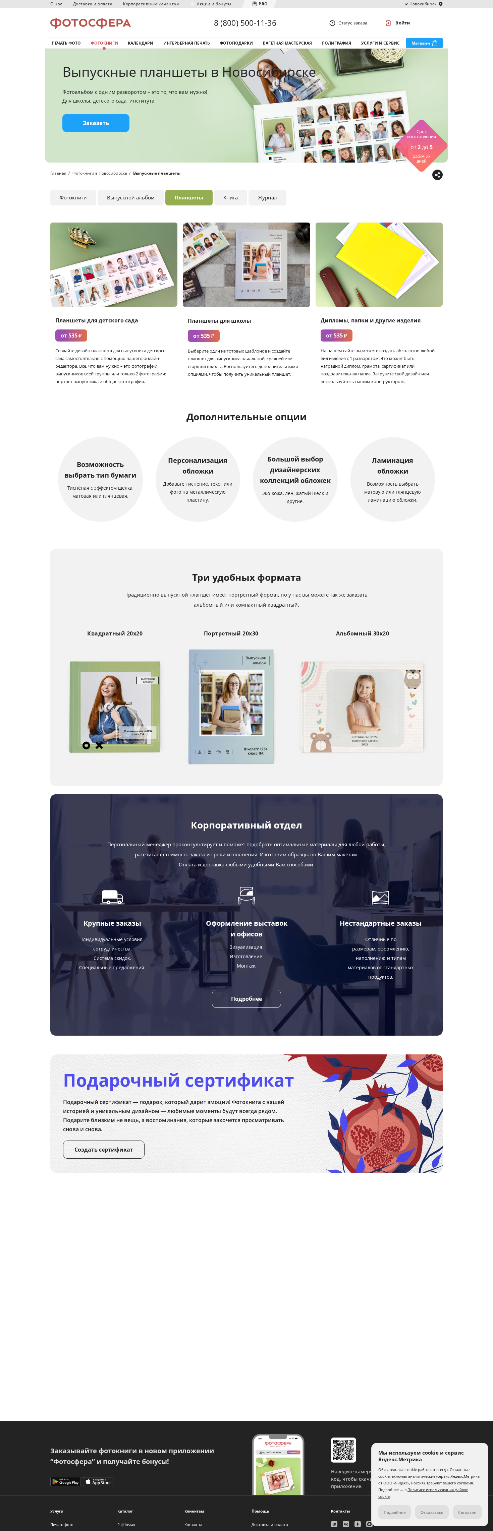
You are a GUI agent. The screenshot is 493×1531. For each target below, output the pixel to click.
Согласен (467, 1512)
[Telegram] (384, 175)
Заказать (96, 123)
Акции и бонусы (214, 4)
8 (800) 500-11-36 (245, 22)
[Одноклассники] (416, 175)
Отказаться (432, 1512)
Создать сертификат (103, 1149)
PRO (263, 4)
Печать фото (66, 43)
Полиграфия (336, 43)
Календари (140, 43)
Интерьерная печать (186, 43)
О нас (56, 4)
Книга (230, 197)
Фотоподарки (236, 43)
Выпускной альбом (131, 197)
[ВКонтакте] (405, 175)
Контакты (193, 1524)
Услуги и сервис (380, 43)
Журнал (267, 197)
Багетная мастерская (287, 43)
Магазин (421, 43)
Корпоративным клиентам (151, 4)
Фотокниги (104, 43)
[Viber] (426, 175)
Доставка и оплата (93, 4)
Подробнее (246, 998)
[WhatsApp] (395, 175)
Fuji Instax (126, 1524)
